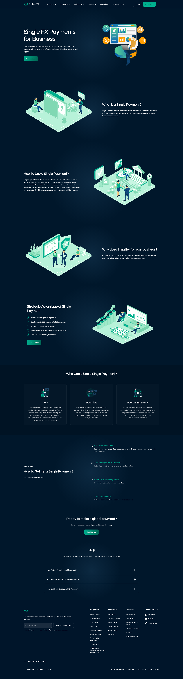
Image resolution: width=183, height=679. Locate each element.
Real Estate (112, 614)
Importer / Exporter (132, 628)
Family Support (113, 630)
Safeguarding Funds (117, 669)
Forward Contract (96, 630)
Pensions (111, 634)
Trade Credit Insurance (94, 639)
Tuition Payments (114, 618)
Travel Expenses (113, 626)
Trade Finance (95, 644)
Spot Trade (94, 622)
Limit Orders (94, 626)
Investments (112, 622)
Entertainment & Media (132, 623)
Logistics (129, 632)
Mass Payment (95, 618)
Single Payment (95, 614)
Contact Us (30, 59)
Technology (130, 618)
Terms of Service (153, 669)
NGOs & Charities (132, 636)
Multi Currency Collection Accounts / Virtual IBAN (97, 650)
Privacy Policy (141, 669)
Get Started (34, 343)
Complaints (130, 669)
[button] (51, 4)
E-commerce (130, 614)
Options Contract (96, 634)
